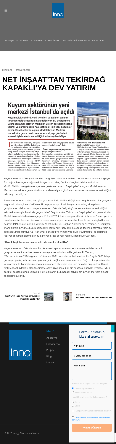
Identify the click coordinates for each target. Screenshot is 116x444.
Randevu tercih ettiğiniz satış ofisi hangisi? (89, 384)
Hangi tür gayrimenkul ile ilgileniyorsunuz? (89, 397)
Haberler (7, 70)
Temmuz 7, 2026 (23, 70)
